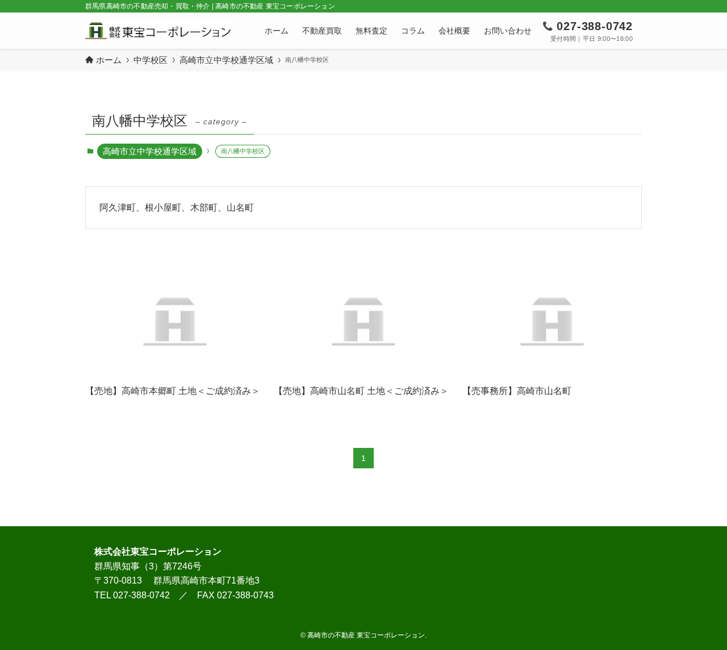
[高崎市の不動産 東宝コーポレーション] (158, 31)
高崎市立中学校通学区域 (150, 151)
